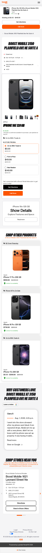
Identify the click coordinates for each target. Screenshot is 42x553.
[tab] (21, 550)
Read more (21, 219)
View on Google (15, 444)
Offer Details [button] (21, 550)
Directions (21, 503)
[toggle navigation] (39, 2)
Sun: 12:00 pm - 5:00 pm (14, 58)
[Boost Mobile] (4, 2)
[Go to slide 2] (23, 515)
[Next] (40, 493)
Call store (21, 27)
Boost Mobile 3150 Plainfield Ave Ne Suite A (19, 33)
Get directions (21, 22)
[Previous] (1, 493)
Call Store (13, 193)
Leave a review (9, 404)
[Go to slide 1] (19, 515)
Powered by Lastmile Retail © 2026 (21, 545)
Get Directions (13, 187)
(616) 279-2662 (13, 490)
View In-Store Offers (21, 509)
